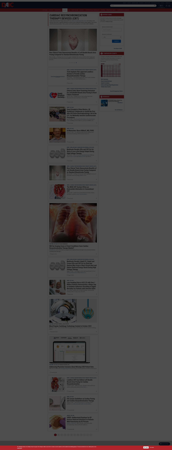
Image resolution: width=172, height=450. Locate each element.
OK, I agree (146, 447)
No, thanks (152, 447)
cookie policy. (19, 448)
